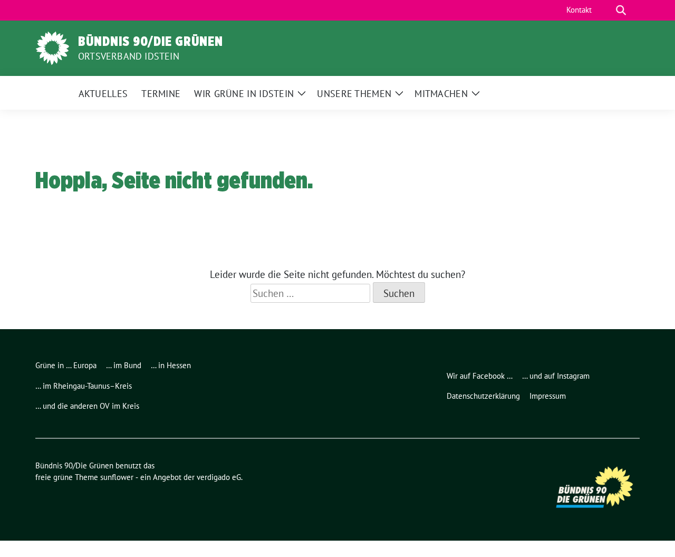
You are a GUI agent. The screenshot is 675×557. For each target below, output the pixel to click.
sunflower (116, 477)
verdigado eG (219, 477)
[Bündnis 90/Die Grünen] (52, 47)
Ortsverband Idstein (128, 56)
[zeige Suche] (621, 10)
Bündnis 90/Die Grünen (150, 41)
